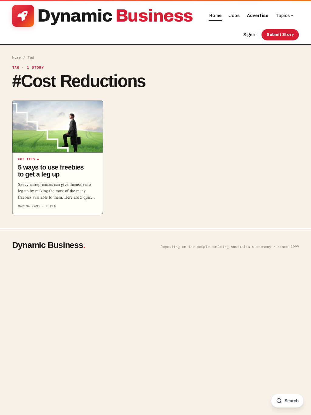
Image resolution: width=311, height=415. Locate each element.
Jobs (234, 15)
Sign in (250, 35)
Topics (284, 15)
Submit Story (280, 35)
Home (215, 15)
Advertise (257, 15)
